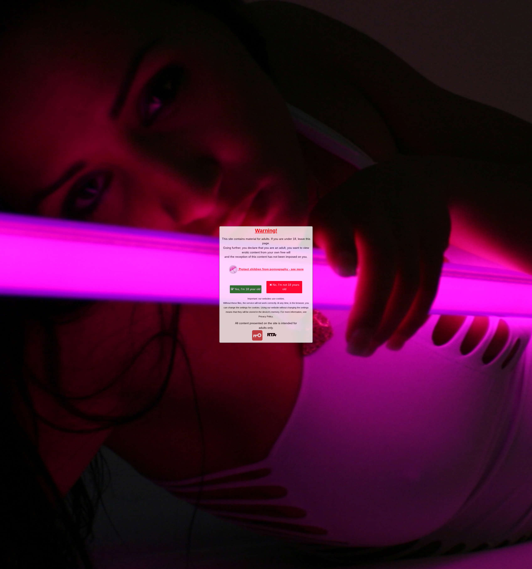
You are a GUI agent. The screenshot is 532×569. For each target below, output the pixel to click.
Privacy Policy (266, 316)
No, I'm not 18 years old (285, 287)
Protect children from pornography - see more (271, 269)
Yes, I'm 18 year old (247, 289)
